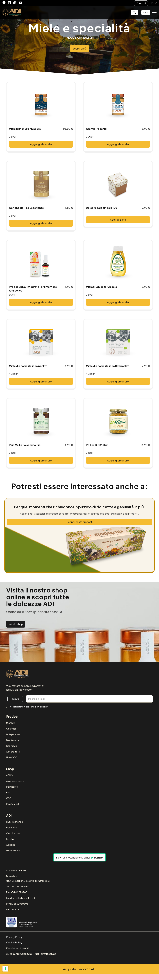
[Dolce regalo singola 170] (118, 183)
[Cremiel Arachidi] (118, 104)
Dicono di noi (13, 850)
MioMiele (10, 722)
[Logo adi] (17, 674)
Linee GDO (11, 757)
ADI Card (10, 775)
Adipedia (10, 844)
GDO (8, 798)
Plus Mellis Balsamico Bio (25, 445)
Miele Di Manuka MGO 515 (25, 128)
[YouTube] (20, 2)
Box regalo (12, 745)
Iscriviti (15, 698)
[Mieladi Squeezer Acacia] (118, 262)
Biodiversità (12, 740)
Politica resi (12, 786)
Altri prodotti (13, 751)
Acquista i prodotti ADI (79, 969)
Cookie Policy (14, 942)
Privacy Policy (14, 937)
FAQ (8, 792)
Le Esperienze (13, 734)
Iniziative (10, 839)
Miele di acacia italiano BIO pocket (108, 366)
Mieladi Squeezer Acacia (101, 286)
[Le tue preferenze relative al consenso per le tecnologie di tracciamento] (5, 969)
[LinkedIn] (9, 2)
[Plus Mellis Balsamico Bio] (41, 420)
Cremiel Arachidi (96, 128)
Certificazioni (13, 833)
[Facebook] (4, 2)
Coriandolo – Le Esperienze (26, 207)
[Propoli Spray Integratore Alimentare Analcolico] (41, 262)
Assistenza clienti (15, 781)
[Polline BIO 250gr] (118, 420)
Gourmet (11, 728)
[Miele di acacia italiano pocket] (41, 341)
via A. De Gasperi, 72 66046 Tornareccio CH (28, 880)
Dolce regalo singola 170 (101, 207)
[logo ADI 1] (11, 12)
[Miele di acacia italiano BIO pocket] (118, 341)
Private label (12, 803)
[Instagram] (14, 3)
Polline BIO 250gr (97, 445)
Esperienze (12, 827)
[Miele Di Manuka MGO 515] (41, 104)
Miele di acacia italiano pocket (28, 366)
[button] (154, 3)
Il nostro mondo (14, 821)
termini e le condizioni (29, 707)
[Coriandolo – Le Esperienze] (41, 183)
